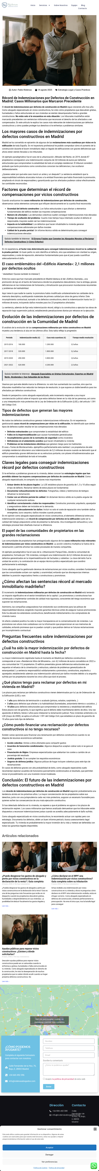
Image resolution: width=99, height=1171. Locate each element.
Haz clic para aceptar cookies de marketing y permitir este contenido (50, 1020)
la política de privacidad (63, 1079)
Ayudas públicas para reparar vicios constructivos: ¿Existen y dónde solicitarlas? (20, 951)
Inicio (33, 5)
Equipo (74, 5)
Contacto (82, 8)
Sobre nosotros (61, 5)
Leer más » (5, 906)
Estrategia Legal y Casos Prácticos (74, 90)
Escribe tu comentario (53, 1061)
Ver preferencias (49, 1162)
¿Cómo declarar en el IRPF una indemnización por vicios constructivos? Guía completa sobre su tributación (72, 879)
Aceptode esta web (65, 1079)
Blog (83, 5)
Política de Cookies (40, 1168)
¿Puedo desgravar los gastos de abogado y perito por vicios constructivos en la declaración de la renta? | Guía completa (24, 879)
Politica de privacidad (56, 1168)
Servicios (43, 5)
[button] (95, 1129)
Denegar (49, 1154)
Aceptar (49, 1147)
